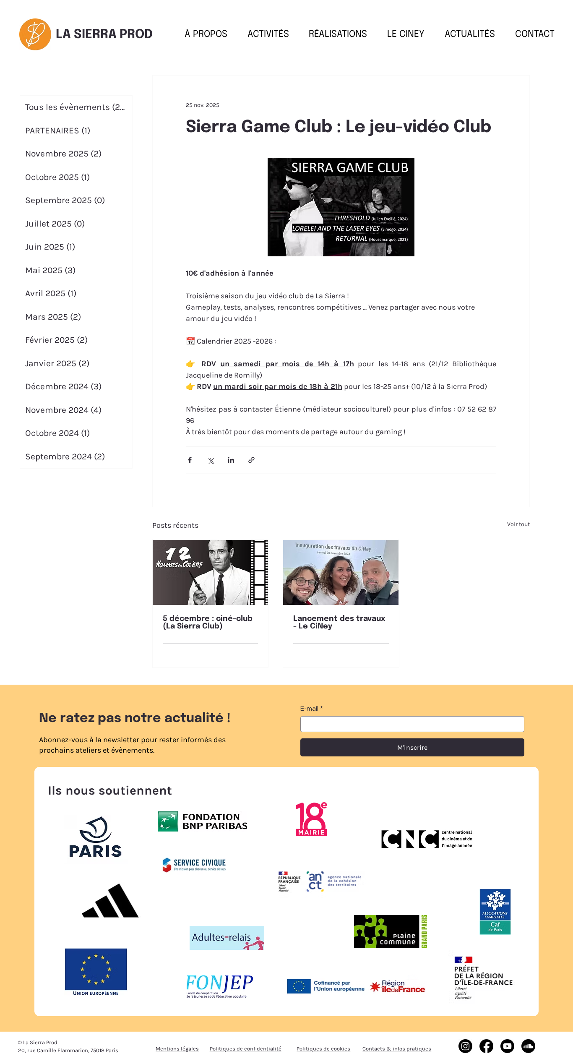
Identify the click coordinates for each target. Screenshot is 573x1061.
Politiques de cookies (323, 1048)
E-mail (311, 708)
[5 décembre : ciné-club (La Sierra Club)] (210, 572)
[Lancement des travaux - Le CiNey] (340, 572)
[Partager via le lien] (251, 460)
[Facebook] (486, 1046)
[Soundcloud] (528, 1046)
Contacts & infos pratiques (396, 1048)
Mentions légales (177, 1048)
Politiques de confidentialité (245, 1048)
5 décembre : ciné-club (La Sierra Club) (208, 622)
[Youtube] (507, 1046)
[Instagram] (465, 1046)
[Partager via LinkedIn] (231, 460)
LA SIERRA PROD (104, 34)
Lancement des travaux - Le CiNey (339, 622)
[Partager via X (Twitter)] (210, 460)
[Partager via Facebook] (190, 460)
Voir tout (518, 524)
